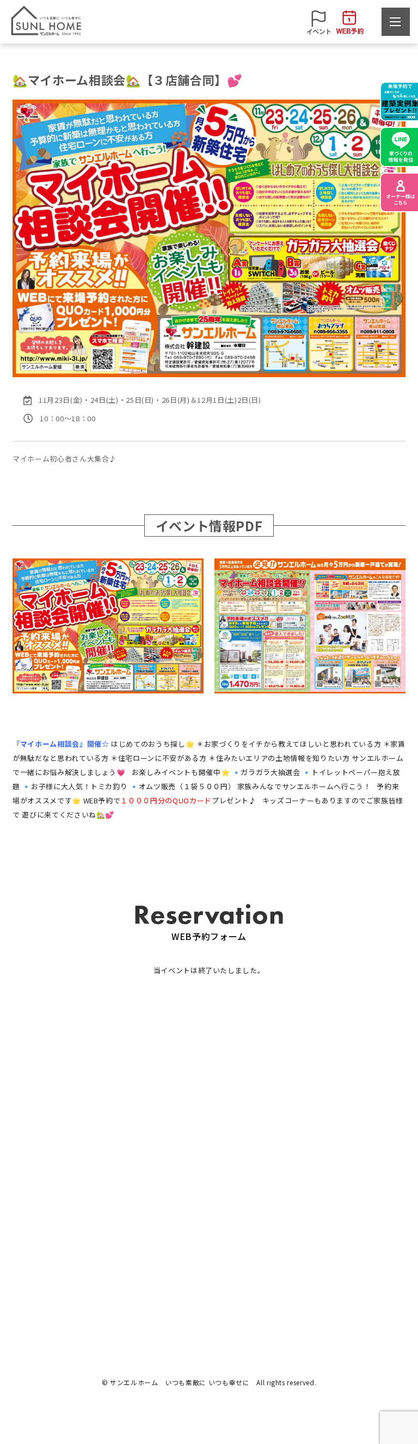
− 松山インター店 (238, 1168)
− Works (27, 1184)
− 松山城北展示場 (238, 1184)
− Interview (327, 1168)
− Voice (320, 1184)
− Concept (31, 1200)
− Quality (127, 1184)
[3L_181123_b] (309, 625)
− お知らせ (30, 1244)
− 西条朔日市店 (234, 1200)
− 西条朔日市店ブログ (49, 1276)
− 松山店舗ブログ (42, 1260)
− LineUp (28, 1168)
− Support (128, 1200)
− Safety (126, 1168)
